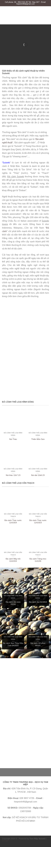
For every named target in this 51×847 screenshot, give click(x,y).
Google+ (5, 841)
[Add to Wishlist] (21, 413)
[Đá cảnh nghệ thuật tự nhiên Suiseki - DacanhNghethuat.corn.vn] (25, 15)
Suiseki (6, 162)
